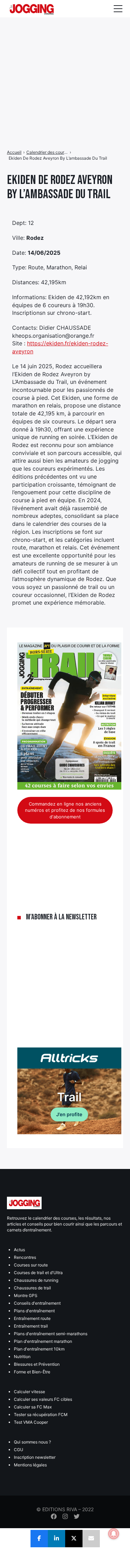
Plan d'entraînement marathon (43, 1341)
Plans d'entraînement (34, 1310)
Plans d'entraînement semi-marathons (50, 1333)
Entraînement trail (31, 1326)
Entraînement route (32, 1318)
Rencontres (25, 1257)
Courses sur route (31, 1265)
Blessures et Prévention (37, 1364)
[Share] (39, 1538)
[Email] (91, 1538)
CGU (18, 1449)
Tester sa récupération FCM (41, 1414)
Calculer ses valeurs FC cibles (43, 1399)
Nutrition (22, 1356)
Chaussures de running (36, 1280)
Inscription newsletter (34, 1457)
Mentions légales (30, 1464)
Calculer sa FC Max (33, 1406)
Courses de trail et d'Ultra (38, 1272)
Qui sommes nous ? (32, 1442)
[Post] (74, 1538)
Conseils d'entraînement (37, 1303)
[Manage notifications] (113, 1533)
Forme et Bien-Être (32, 1371)
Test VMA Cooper (31, 1422)
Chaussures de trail (32, 1287)
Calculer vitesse (29, 1391)
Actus (19, 1249)
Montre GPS (25, 1295)
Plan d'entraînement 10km (39, 1349)
